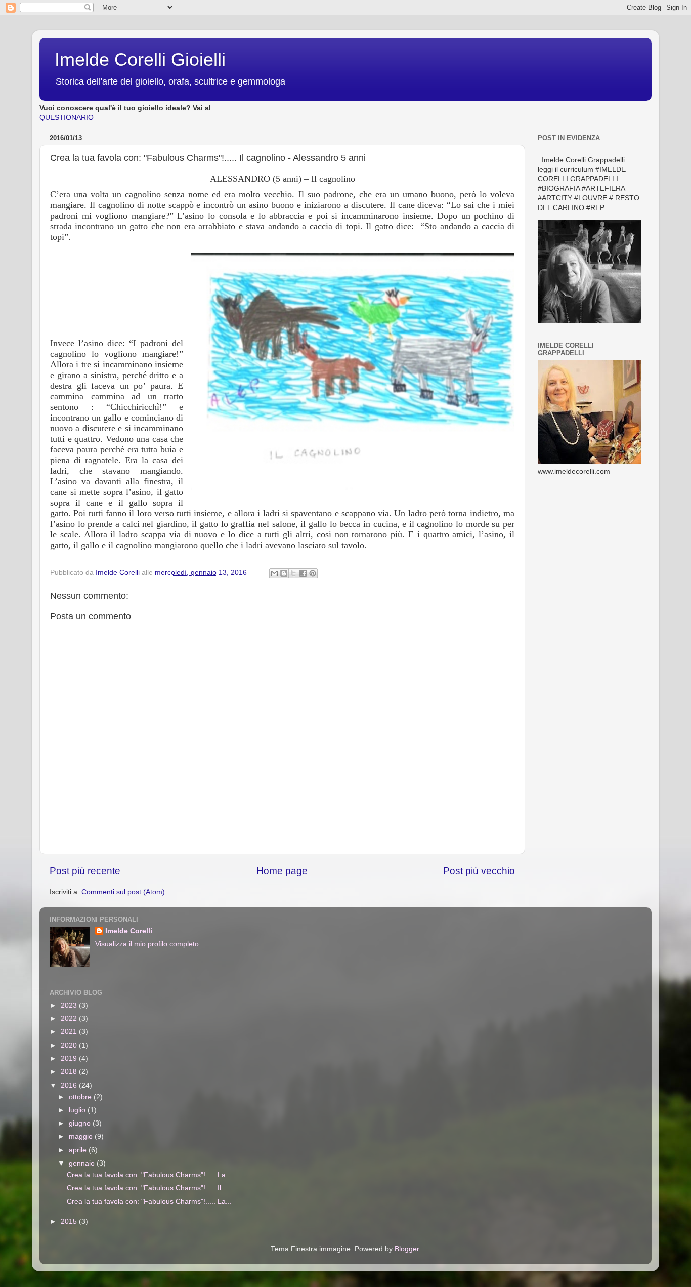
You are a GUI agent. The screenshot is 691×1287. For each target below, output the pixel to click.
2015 (70, 1221)
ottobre (81, 1097)
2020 (70, 1045)
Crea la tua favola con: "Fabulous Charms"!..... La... (149, 1175)
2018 (70, 1071)
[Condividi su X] (293, 573)
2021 (70, 1031)
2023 (70, 1005)
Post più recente (85, 870)
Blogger (407, 1249)
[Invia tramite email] (274, 573)
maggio (82, 1136)
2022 (70, 1018)
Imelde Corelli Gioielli (140, 59)
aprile (79, 1150)
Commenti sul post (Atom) (123, 892)
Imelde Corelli (128, 931)
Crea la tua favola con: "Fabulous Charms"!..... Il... (147, 1188)
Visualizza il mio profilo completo (147, 944)
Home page (282, 870)
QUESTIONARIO (66, 117)
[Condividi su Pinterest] (313, 573)
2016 (70, 1085)
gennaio (83, 1163)
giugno (81, 1123)
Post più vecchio (479, 870)
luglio (78, 1110)
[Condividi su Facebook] (303, 573)
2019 (70, 1058)
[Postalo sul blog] (284, 573)
